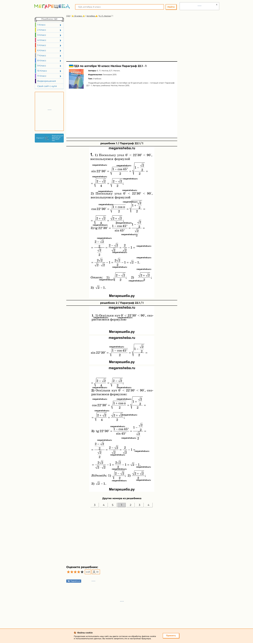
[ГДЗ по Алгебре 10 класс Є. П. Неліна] (76, 79)
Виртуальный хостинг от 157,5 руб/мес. (57, 138)
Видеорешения (46, 81)
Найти (171, 7)
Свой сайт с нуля (47, 86)
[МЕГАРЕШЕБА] (52, 6)
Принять (171, 635)
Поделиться (75, 581)
